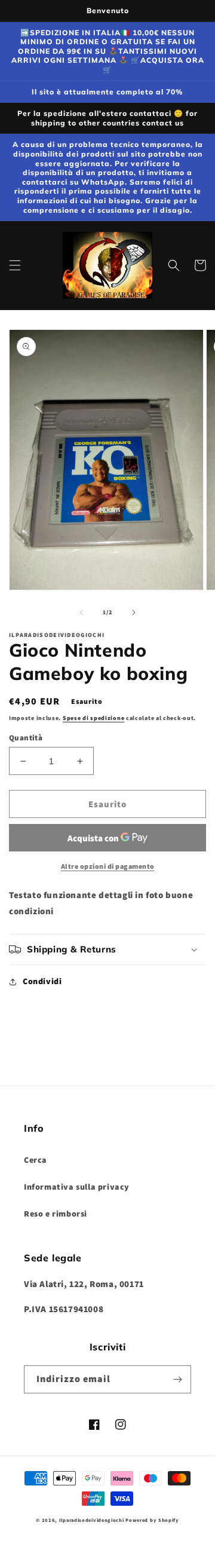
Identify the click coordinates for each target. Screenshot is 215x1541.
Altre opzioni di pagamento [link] (108, 866)
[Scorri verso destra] (134, 612)
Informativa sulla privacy (77, 1186)
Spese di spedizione (93, 718)
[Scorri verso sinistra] (81, 612)
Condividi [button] (42, 981)
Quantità (25, 738)
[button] (15, 265)
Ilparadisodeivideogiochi (91, 1520)
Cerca (35, 1159)
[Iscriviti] (177, 1379)
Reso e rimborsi (55, 1213)
